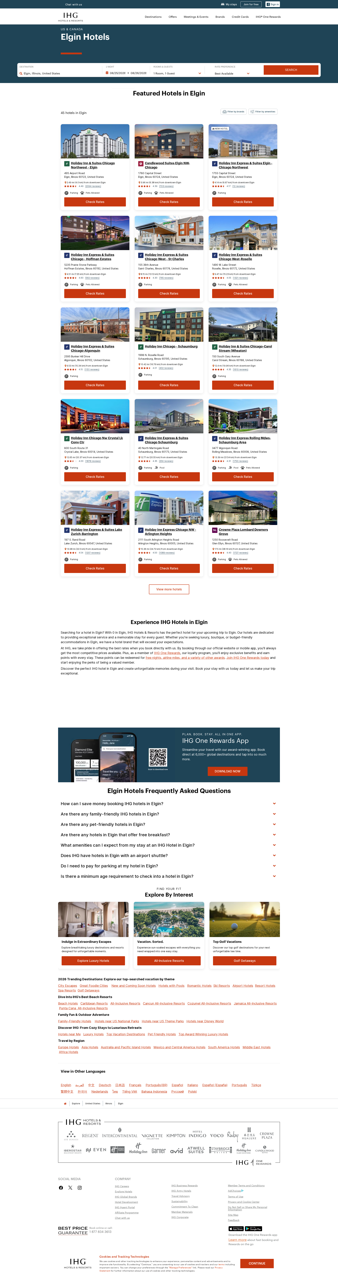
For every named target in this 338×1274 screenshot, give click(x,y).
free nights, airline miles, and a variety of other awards (185, 658)
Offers (173, 16)
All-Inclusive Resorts (125, 1003)
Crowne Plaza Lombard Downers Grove (243, 532)
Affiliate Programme (127, 1212)
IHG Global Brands (126, 1196)
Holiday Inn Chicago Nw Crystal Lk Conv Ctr (97, 440)
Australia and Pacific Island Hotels (126, 1047)
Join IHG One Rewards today (247, 658)
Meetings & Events (196, 16)
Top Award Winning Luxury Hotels (203, 1034)
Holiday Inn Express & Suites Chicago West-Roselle (240, 257)
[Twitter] (70, 1187)
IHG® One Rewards (268, 16)
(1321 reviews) (240, 277)
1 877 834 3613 (100, 1231)
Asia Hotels (90, 1047)
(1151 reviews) (91, 369)
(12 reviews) (238, 186)
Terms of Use (235, 1196)
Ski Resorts (221, 986)
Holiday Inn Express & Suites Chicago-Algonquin (92, 348)
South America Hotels (224, 1047)
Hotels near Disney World (205, 1021)
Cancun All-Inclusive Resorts (164, 1003)
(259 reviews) (166, 461)
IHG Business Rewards (184, 1185)
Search (291, 69)
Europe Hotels (68, 1047)
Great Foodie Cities (94, 986)
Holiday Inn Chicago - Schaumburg (171, 346)
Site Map (233, 1214)
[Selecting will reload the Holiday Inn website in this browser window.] (138, 1149)
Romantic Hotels (199, 986)
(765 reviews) (166, 277)
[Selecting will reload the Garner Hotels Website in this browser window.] (159, 1149)
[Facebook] (61, 1187)
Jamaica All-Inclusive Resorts (255, 1003)
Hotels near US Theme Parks (163, 1021)
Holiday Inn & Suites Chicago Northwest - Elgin (93, 165)
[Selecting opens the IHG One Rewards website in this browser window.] (253, 1162)
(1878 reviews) (93, 461)
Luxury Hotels (93, 1034)
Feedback (233, 1220)
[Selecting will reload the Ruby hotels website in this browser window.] (232, 1134)
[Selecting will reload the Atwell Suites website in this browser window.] (196, 1149)
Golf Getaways (88, 990)
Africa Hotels (68, 1052)
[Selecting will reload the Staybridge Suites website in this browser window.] (220, 1149)
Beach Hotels (68, 1003)
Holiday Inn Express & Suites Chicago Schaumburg (166, 440)
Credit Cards (240, 16)
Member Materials (182, 1212)
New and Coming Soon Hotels (133, 986)
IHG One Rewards (167, 653)
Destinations (153, 16)
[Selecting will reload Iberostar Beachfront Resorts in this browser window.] (73, 1149)
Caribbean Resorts (94, 1003)
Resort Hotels (265, 986)
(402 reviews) (166, 368)
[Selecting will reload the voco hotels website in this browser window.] (216, 1134)
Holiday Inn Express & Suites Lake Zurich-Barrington (96, 532)
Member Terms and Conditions (246, 1185)
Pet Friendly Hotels (162, 1034)
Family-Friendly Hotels (74, 1021)
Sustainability (179, 1201)
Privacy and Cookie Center (243, 1201)
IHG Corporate (180, 1217)
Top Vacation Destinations (125, 1034)
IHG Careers (122, 1186)
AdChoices (234, 1190)
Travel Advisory (180, 1196)
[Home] (65, 1103)
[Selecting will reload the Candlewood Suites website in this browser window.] (264, 1149)
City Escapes (67, 986)
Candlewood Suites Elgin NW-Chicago (167, 165)
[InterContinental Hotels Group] (70, 16)
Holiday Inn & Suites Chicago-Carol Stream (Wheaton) (245, 348)
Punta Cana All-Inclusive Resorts (83, 1008)
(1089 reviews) (167, 552)
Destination (26, 67)
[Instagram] (79, 1187)
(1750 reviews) (240, 461)
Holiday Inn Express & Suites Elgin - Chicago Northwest (245, 165)
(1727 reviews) (240, 552)
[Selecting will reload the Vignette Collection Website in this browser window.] (152, 1134)
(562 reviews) (92, 277)
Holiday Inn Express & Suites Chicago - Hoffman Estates (92, 257)
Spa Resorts (67, 990)
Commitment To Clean (184, 1206)
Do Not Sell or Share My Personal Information (247, 1208)
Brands (220, 16)
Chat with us (73, 4)
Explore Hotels (123, 1191)
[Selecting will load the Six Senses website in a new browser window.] (71, 1134)
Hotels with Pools (171, 986)
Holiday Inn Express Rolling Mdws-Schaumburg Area (245, 440)
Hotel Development (126, 1202)
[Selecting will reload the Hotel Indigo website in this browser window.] (197, 1134)
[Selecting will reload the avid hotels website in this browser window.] (176, 1149)
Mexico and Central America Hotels (179, 1047)
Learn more (238, 1239)
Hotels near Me (69, 1034)
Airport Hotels (243, 986)
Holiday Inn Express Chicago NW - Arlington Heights (170, 532)
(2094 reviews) (93, 186)
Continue (257, 1263)
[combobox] (61, 73)
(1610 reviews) (240, 369)
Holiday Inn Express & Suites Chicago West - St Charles (166, 257)
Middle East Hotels (257, 1047)
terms (221, 1264)
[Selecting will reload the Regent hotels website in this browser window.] (90, 1134)
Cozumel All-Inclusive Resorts (209, 1003)
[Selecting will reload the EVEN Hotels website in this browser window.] (96, 1149)
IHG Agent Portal (125, 1207)
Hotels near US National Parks (117, 1021)
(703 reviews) (166, 186)
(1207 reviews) (92, 552)
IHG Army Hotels (181, 1190)
